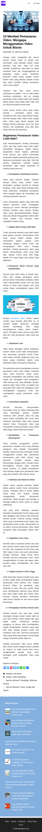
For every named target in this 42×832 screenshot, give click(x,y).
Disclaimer (21, 821)
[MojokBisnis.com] (3, 3)
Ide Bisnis (18, 674)
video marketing (19, 677)
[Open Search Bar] (29, 3)
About (7, 821)
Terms (21, 825)
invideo (9, 677)
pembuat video (18, 318)
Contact (13, 821)
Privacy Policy (32, 821)
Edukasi (9, 674)
